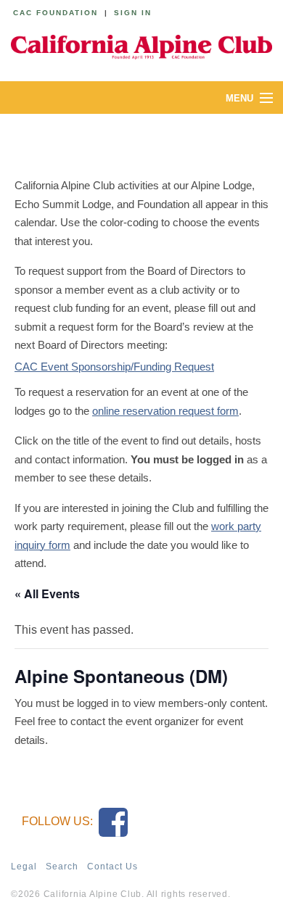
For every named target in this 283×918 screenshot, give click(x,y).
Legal (24, 866)
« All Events (47, 593)
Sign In (133, 13)
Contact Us (112, 866)
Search (62, 866)
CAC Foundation (55, 13)
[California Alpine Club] (141, 45)
